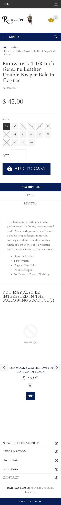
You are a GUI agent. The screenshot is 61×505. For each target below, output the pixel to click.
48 (31, 134)
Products (14, 47)
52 (48, 134)
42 (6, 134)
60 (31, 142)
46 (23, 134)
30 (6, 126)
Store (20, 488)
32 (15, 126)
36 (31, 126)
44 (15, 134)
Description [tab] (30, 187)
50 (39, 134)
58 (23, 142)
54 (6, 142)
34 (23, 126)
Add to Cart (29, 169)
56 (15, 142)
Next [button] (57, 367)
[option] (30, 358)
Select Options (30, 396)
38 (39, 126)
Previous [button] (4, 367)
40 (48, 126)
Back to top (28, 501)
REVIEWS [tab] (30, 203)
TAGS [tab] (30, 195)
